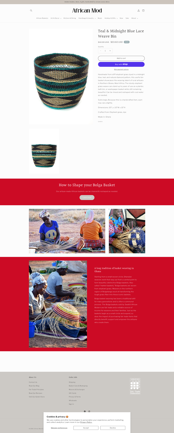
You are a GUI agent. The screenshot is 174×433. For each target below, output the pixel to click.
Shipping (72, 382)
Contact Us (33, 382)
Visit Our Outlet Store (37, 397)
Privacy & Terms (75, 397)
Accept (86, 428)
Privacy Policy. (86, 422)
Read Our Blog (34, 386)
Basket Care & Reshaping (78, 386)
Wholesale (73, 400)
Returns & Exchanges (77, 389)
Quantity (101, 46)
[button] (31, 10)
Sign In (71, 404)
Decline (113, 428)
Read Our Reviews (35, 393)
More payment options (121, 69)
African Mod (38, 428)
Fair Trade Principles (36, 389)
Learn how (87, 197)
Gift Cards (72, 393)
